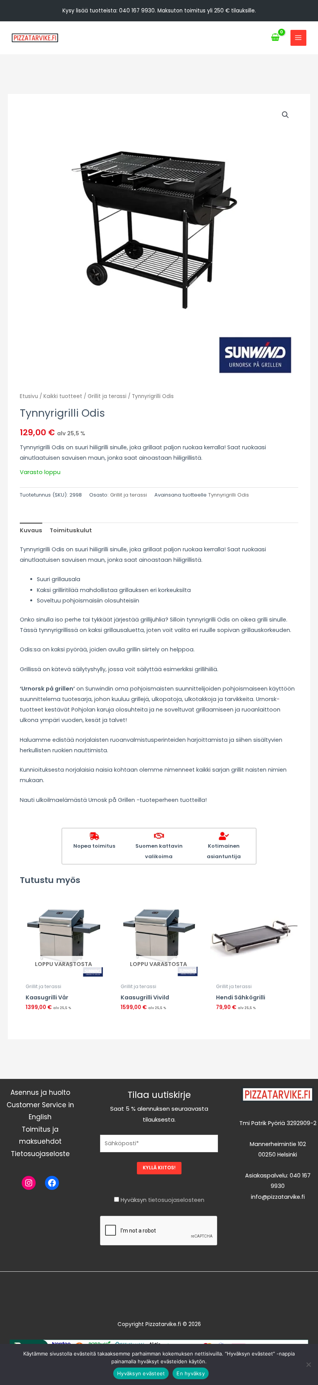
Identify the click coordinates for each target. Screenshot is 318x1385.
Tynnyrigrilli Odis (228, 495)
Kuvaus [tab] (31, 530)
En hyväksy (190, 1373)
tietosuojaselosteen (176, 1200)
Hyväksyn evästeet (141, 1373)
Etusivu (29, 396)
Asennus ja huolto (40, 1092)
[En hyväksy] (308, 1364)
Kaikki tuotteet (62, 396)
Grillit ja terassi (107, 396)
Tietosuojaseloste (40, 1153)
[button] (285, 115)
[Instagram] (29, 1183)
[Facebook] (52, 1183)
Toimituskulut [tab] (71, 530)
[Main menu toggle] (298, 37)
